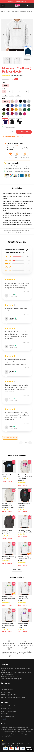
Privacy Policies (5, 692)
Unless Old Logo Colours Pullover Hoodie (23, 598)
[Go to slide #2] (17, 60)
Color (3, 98)
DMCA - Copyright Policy (8, 694)
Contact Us (4, 714)
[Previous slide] (4, 35)
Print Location (6, 117)
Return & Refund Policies (8, 711)
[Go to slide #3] (26, 60)
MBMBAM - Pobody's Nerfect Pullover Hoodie (24, 625)
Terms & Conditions (7, 689)
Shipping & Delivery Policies (9, 706)
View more (17, 570)
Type (3, 82)
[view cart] (31, 5)
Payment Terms (5, 708)
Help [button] (30, 749)
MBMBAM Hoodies (26, 11)
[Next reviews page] (30, 442)
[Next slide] (30, 35)
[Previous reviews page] (21, 442)
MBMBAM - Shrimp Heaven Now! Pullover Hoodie (24, 558)
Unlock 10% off (3, 744)
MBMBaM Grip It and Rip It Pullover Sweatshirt (24, 505)
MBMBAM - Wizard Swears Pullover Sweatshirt (7, 532)
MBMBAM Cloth (12, 11)
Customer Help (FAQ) (7, 716)
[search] (28, 5)
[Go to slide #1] (7, 60)
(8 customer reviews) (17, 75)
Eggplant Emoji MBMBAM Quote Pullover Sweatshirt (8, 505)
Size (3, 88)
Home (3, 11)
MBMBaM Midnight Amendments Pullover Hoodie (8, 625)
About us (4, 687)
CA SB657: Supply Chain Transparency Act (13, 697)
